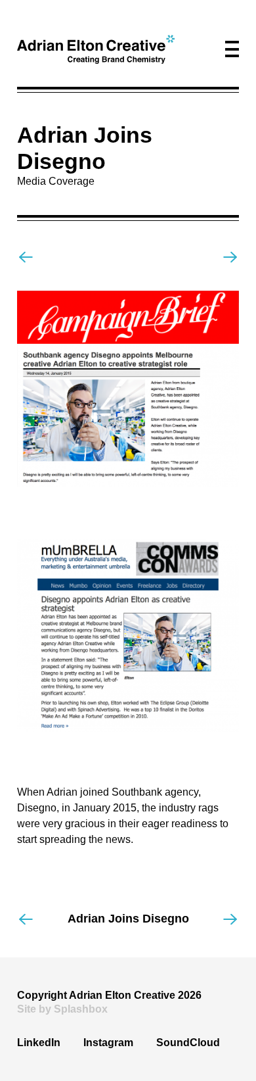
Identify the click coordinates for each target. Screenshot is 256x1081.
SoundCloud (188, 1042)
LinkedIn (38, 1042)
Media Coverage (56, 181)
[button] (232, 49)
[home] (96, 49)
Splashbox (81, 1009)
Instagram (108, 1042)
